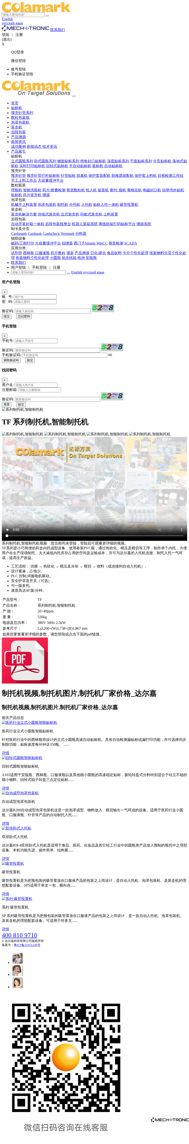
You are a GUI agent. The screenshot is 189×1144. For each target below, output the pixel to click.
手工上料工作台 (24, 180)
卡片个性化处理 (135, 253)
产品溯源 (18, 137)
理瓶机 (16, 190)
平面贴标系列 (141, 161)
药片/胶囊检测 (53, 190)
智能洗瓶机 (32, 190)
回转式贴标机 (57, 166)
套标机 (97, 166)
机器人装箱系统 (85, 224)
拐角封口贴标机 (93, 161)
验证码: (8, 311)
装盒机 (16, 127)
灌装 (70, 253)
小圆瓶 (55, 258)
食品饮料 (114, 253)
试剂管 (16, 253)
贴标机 (16, 108)
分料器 (80, 234)
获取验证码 (11, 360)
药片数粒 (58, 253)
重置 (7, 404)
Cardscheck (51, 234)
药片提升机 (32, 195)
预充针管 (18, 176)
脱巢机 (82, 176)
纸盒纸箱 (69, 258)
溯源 (46, 195)
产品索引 (18, 151)
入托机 (86, 205)
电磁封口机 (152, 190)
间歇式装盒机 (91, 214)
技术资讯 (49, 146)
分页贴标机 (162, 161)
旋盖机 (103, 190)
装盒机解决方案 (24, 214)
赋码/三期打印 (22, 243)
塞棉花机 (134, 190)
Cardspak (35, 234)
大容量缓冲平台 (51, 180)
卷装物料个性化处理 (32, 258)
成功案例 (18, 146)
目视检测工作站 (170, 176)
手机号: (8, 341)
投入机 (91, 190)
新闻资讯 (18, 142)
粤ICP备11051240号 (27, 945)
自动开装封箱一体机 (27, 224)
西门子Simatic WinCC (91, 243)
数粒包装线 (20, 117)
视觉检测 (116, 243)
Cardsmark (19, 234)
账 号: (7, 297)
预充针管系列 (22, 113)
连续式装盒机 (49, 214)
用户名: (8, 385)
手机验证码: (11, 355)
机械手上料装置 (24, 205)
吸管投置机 (129, 205)
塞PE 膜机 (118, 190)
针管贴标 (68, 176)
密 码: (7, 301)
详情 (5, 753)
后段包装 (18, 132)
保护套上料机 (146, 176)
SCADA (130, 243)
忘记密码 (24, 316)
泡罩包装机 (20, 122)
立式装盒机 (70, 214)
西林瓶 (28, 253)
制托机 (62, 205)
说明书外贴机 (173, 190)
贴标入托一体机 (106, 205)
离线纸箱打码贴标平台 (117, 224)
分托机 (74, 205)
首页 (14, 103)
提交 (7, 316)
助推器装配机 (123, 176)
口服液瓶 (42, 253)
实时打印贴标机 (32, 166)
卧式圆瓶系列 (45, 161)
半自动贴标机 (80, 166)
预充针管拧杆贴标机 (43, 176)
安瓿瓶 (91, 258)
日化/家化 (98, 253)
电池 (81, 258)
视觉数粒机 (75, 190)
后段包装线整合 (58, 224)
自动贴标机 (113, 166)
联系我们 (57, 30)
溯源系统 (143, 224)
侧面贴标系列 (68, 161)
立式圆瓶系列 (22, 161)
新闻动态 (34, 146)
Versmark (67, 234)
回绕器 (67, 243)
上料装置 (110, 214)
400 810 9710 (19, 935)
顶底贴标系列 (118, 161)
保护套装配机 (100, 176)
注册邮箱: (10, 390)
